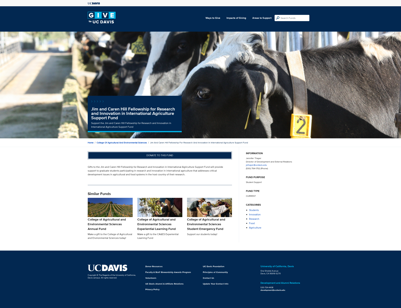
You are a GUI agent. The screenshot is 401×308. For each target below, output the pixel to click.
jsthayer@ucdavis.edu (256, 165)
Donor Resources (154, 266)
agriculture (255, 227)
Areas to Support (261, 18)
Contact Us (208, 278)
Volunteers (150, 278)
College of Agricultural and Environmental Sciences (122, 142)
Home (91, 142)
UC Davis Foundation (213, 266)
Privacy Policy (152, 289)
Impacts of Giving (236, 18)
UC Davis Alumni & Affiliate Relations (164, 283)
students (254, 210)
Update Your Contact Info (215, 283)
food (252, 223)
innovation (255, 214)
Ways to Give (213, 18)
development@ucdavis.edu (272, 290)
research (254, 219)
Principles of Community (215, 272)
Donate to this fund (159, 155)
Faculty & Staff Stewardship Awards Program (168, 272)
